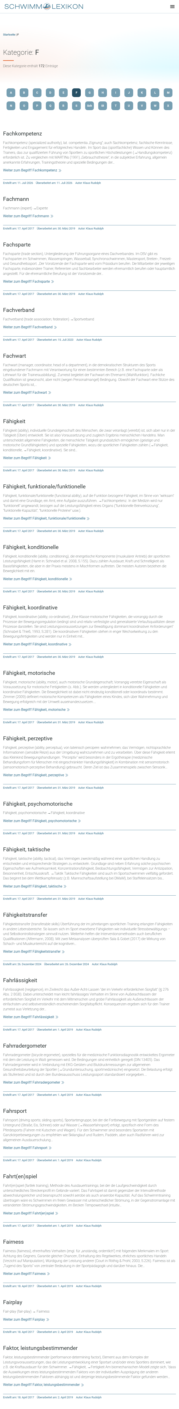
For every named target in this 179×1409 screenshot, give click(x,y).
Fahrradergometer (24, 1046)
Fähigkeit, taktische (26, 849)
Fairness (13, 1242)
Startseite (9, 34)
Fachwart (14, 356)
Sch (89, 105)
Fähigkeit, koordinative (30, 607)
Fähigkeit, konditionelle (31, 547)
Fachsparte (17, 244)
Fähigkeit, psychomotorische (37, 804)
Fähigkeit (14, 421)
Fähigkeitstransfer (25, 915)
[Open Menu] (172, 6)
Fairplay (12, 1302)
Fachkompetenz (22, 133)
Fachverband (18, 310)
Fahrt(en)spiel (20, 1176)
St (102, 105)
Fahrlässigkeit (20, 980)
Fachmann (16, 199)
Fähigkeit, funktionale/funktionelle (44, 486)
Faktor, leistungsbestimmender (40, 1348)
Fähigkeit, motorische (29, 673)
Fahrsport (15, 1111)
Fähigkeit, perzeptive (27, 738)
